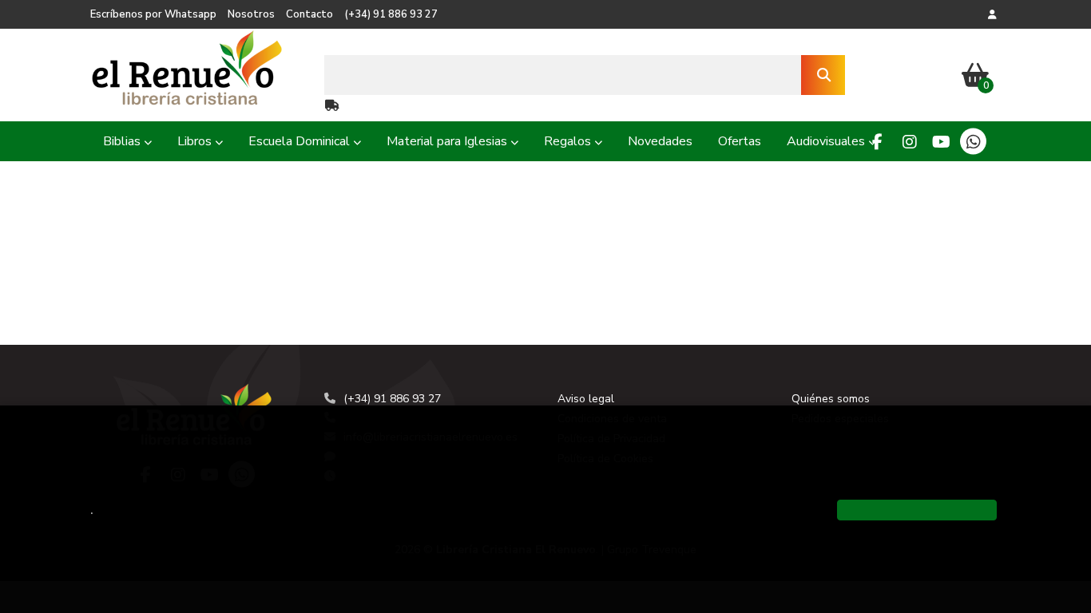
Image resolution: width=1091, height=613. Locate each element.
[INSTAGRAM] (909, 142)
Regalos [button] (569, 141)
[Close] (917, 510)
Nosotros (251, 14)
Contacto (309, 14)
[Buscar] (823, 75)
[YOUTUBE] (941, 142)
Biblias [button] (123, 141)
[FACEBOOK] (877, 142)
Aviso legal (585, 398)
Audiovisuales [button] (827, 141)
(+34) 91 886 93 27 (391, 14)
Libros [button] (196, 141)
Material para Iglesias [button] (448, 141)
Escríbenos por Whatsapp (153, 14)
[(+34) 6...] (973, 142)
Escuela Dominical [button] (300, 141)
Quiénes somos (830, 398)
